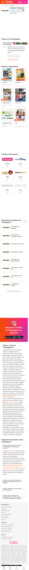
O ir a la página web (12, 59)
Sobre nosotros (5, 516)
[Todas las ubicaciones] (25, 221)
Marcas (3, 512)
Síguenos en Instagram (6, 528)
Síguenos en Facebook (6, 526)
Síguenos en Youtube (6, 530)
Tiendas (6, 5)
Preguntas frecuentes (6, 507)
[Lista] (22, 2)
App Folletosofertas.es (6, 514)
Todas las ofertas (5, 510)
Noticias (3, 519)
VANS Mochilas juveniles (12, 465)
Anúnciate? (3, 508)
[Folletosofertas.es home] (9, 2)
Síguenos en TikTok (6, 531)
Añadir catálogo (5, 517)
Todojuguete (12, 5)
